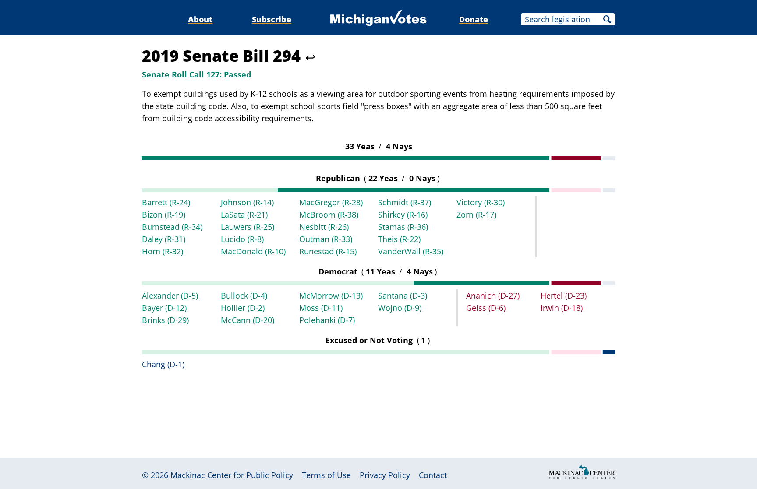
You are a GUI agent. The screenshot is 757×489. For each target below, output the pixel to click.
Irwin (562, 308)
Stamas (403, 227)
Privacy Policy (385, 475)
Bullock (244, 295)
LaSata (244, 214)
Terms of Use (326, 475)
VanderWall (410, 251)
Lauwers (247, 227)
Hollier (243, 308)
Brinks (165, 320)
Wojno (399, 308)
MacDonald (253, 251)
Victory (480, 202)
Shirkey (403, 214)
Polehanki (327, 320)
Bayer (164, 308)
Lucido (242, 239)
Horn (162, 251)
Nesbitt (324, 227)
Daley (163, 239)
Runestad (328, 251)
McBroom (328, 214)
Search (607, 19)
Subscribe (271, 19)
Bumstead (172, 227)
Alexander (170, 295)
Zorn (476, 214)
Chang (163, 364)
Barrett (166, 202)
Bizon (163, 214)
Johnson (247, 202)
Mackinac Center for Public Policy (231, 475)
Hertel (564, 295)
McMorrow (331, 295)
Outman (325, 239)
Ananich (493, 295)
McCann (247, 320)
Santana (402, 295)
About (200, 19)
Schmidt (404, 202)
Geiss (486, 308)
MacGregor (331, 202)
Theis (399, 239)
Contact (433, 475)
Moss (321, 308)
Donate (473, 19)
